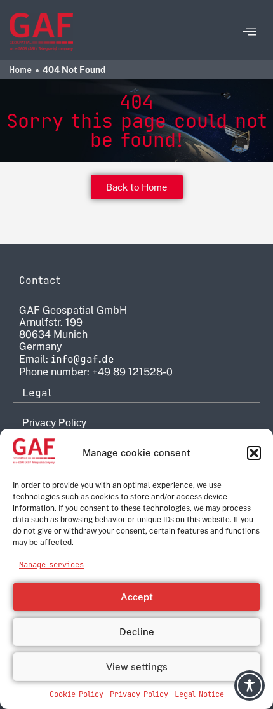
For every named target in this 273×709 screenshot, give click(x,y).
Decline (136, 631)
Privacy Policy (139, 694)
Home (21, 70)
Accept (137, 596)
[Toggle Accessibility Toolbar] (249, 685)
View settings (137, 666)
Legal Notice (199, 694)
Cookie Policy (76, 694)
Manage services (51, 565)
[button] (254, 453)
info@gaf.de (82, 359)
